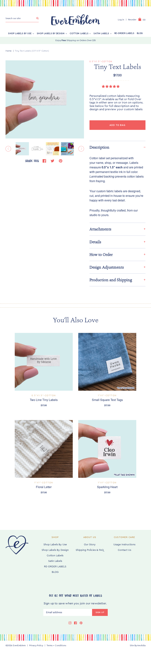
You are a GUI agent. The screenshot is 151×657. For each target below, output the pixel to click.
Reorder (132, 20)
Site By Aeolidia (137, 645)
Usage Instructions (124, 544)
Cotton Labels (79, 33)
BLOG (140, 33)
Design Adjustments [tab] (106, 267)
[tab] (117, 147)
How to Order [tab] (101, 254)
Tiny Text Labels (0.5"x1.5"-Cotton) (32, 50)
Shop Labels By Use (20, 33)
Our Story (90, 544)
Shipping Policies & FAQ (90, 550)
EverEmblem (19, 645)
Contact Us (124, 550)
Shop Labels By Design (51, 33)
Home (8, 50)
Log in (121, 20)
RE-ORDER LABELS (124, 33)
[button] (111, 86)
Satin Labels (101, 33)
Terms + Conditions (56, 645)
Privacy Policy (36, 645)
